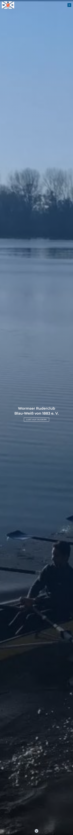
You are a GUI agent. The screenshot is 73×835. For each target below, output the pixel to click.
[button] (36, 419)
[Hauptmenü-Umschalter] (69, 5)
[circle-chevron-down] (36, 831)
